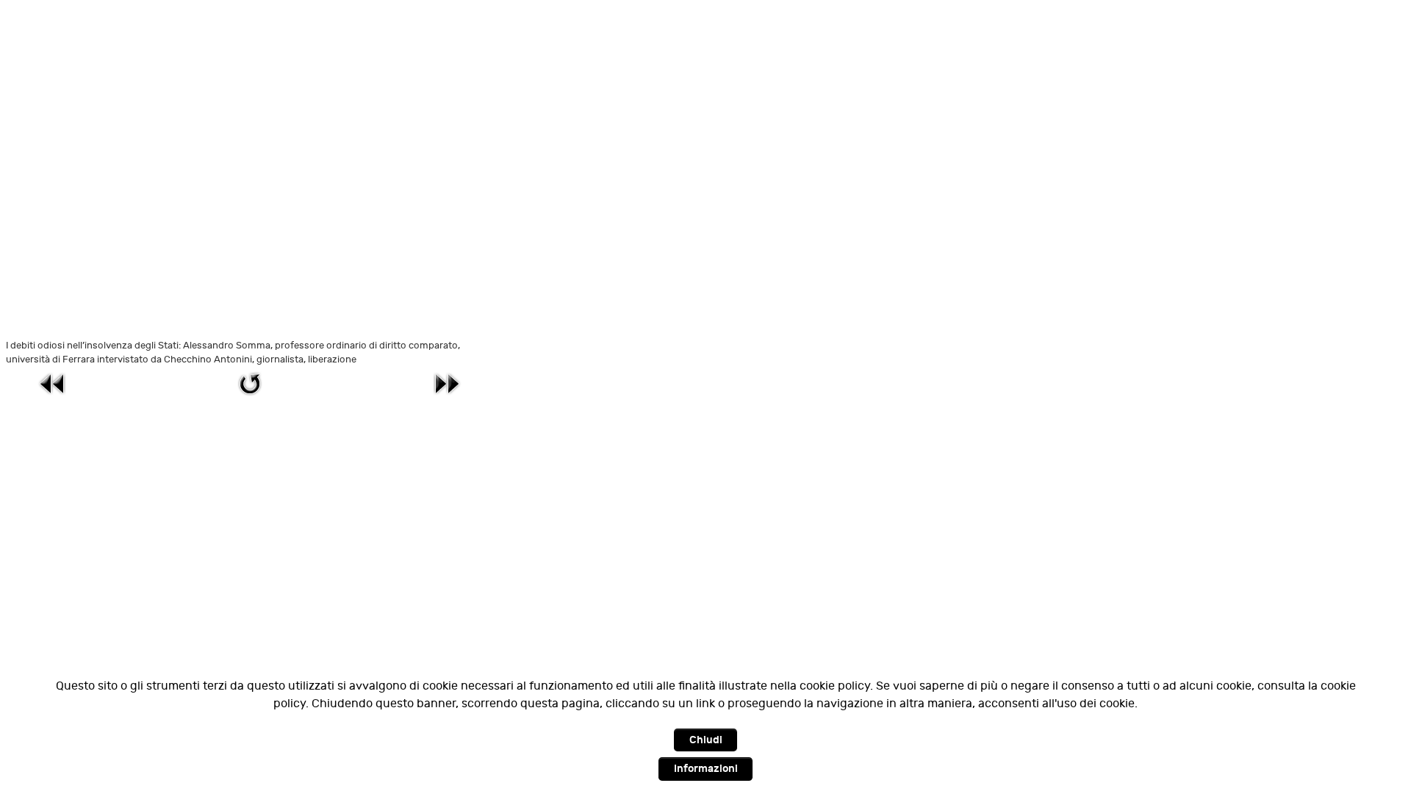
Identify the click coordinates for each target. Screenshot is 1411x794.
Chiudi (705, 740)
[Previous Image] (53, 383)
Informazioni (706, 768)
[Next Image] (446, 383)
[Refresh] (250, 383)
